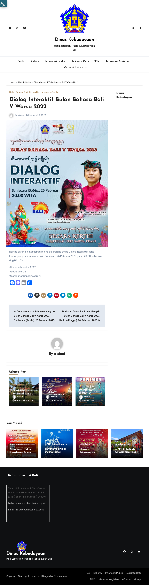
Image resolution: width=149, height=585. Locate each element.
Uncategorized (17, 444)
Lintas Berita (36, 92)
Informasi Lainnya (73, 67)
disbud (21, 115)
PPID (97, 61)
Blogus (46, 576)
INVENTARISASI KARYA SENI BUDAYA (55, 452)
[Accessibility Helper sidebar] (3, 3)
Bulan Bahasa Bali (18, 92)
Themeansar (60, 576)
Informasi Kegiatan (118, 61)
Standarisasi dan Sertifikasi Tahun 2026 (20, 452)
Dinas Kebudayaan (74, 39)
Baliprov (36, 61)
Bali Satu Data (80, 61)
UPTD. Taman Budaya (56, 444)
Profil (21, 61)
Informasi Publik (55, 61)
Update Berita (51, 92)
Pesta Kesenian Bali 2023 (56, 383)
